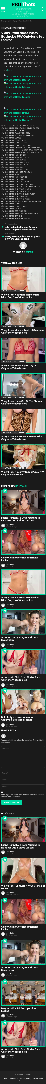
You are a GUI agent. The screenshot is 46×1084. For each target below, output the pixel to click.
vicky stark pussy (12, 204)
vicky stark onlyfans (13, 179)
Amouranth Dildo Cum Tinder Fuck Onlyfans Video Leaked (20, 679)
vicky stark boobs (30, 128)
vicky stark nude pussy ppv (16, 169)
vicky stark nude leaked (14, 160)
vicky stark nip (32, 147)
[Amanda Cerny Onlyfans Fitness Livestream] (23, 621)
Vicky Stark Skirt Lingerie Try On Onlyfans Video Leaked (19, 367)
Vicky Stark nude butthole (16, 157)
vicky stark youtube (13, 218)
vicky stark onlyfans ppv (15, 196)
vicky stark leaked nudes (15, 143)
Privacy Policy (25, 1079)
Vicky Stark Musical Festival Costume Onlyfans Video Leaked (22, 331)
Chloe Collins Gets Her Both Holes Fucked (19, 559)
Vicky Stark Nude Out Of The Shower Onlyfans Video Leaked (21, 402)
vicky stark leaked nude (14, 140)
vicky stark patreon (13, 201)
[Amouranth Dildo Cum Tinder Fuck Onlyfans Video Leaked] (23, 661)
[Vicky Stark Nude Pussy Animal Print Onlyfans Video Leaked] (23, 421)
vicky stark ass (10, 128)
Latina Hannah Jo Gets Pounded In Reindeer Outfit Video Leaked (20, 519)
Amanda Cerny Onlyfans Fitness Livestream (19, 639)
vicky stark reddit (12, 208)
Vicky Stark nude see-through (18, 172)
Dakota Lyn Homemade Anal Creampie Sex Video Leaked (17, 718)
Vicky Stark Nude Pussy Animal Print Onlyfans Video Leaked (21, 438)
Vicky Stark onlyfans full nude (18, 184)
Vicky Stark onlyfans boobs (17, 182)
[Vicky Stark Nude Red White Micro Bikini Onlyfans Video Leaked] (23, 279)
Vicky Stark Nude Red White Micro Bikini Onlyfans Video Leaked (20, 296)
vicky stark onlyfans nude (16, 191)
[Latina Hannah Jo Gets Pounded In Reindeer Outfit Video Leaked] (23, 502)
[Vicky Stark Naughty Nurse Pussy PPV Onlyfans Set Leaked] (23, 456)
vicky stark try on (12, 216)
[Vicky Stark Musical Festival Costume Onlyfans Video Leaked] (23, 314)
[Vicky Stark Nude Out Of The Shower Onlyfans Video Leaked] (23, 385)
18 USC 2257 (38, 1079)
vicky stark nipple (11, 150)
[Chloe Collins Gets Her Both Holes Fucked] (23, 542)
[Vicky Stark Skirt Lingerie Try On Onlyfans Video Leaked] (23, 350)
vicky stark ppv (33, 201)
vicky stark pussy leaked (15, 206)
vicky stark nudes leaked (15, 177)
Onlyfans (6, 291)
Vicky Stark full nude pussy (16, 133)
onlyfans (7, 125)
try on (18, 125)
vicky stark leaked (12, 138)
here (9, 70)
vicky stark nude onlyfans (16, 162)
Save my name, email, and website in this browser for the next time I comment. (22, 796)
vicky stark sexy (11, 213)
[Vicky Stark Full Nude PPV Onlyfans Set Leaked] (23, 870)
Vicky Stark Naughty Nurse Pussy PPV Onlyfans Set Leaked (22, 473)
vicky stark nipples (32, 150)
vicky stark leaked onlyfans (17, 145)
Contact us (23, 1081)
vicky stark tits (30, 213)
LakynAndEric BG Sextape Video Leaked (19, 1010)
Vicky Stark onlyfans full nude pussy (21, 186)
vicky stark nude (31, 152)
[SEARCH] (43, 9)
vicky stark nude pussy (14, 167)
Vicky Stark (30, 125)
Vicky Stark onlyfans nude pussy (19, 194)
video (28, 218)
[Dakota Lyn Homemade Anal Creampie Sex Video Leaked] (23, 701)
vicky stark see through (15, 211)
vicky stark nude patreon (15, 165)
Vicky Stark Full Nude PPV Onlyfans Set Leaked (23, 887)
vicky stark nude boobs (14, 155)
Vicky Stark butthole (13, 130)
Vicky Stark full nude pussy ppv (18, 135)
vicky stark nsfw (11, 152)
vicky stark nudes (12, 174)
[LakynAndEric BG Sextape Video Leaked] (23, 993)
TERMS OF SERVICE (10, 1079)
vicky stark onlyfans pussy (16, 199)
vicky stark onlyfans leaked (17, 189)
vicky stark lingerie (12, 147)
